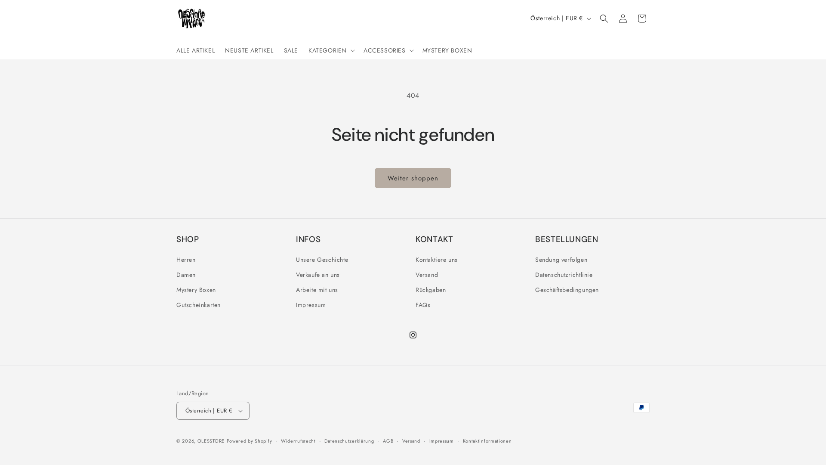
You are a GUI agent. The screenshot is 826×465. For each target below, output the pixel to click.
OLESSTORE (211, 440)
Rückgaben (431, 289)
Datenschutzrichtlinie (564, 274)
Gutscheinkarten (198, 305)
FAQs (423, 305)
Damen (186, 274)
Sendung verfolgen (561, 259)
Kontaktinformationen (487, 440)
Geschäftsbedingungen (567, 289)
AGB (388, 440)
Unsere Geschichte (322, 259)
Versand (427, 274)
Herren (186, 259)
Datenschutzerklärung (349, 440)
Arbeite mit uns (317, 289)
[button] (330, 50)
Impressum (311, 305)
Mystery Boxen (196, 289)
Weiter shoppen (413, 178)
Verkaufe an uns (318, 274)
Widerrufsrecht (298, 440)
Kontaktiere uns (437, 259)
